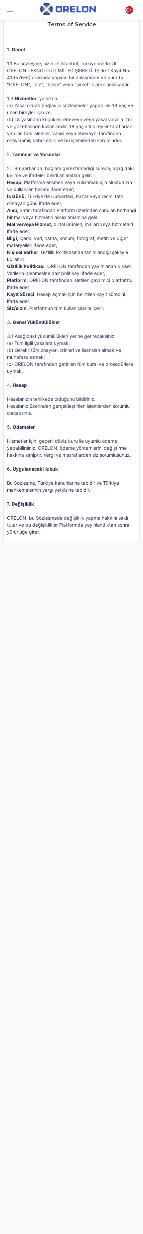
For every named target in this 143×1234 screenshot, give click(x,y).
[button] (10, 10)
